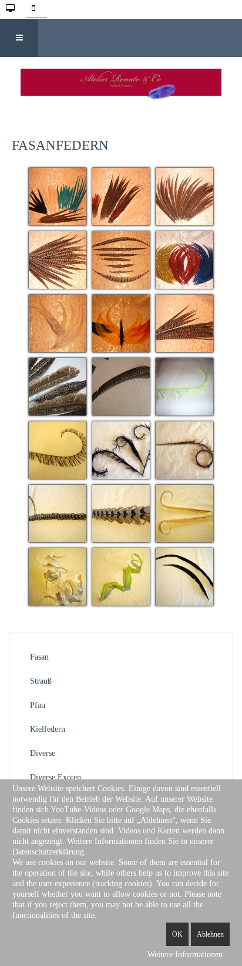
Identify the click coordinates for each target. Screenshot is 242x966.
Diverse (42, 753)
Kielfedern (47, 729)
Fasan (39, 657)
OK (177, 934)
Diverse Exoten (55, 777)
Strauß (41, 681)
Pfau (37, 705)
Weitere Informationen (185, 954)
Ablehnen (210, 934)
